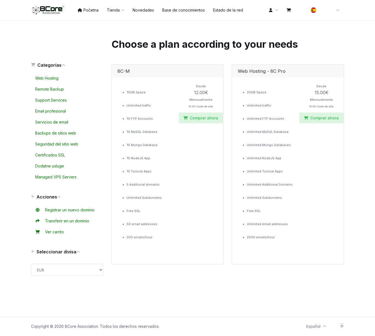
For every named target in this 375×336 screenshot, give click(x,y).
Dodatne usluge (49, 166)
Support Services (51, 100)
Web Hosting (46, 78)
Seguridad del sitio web (56, 144)
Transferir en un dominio (66, 221)
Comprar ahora (204, 118)
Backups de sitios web (55, 133)
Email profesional (50, 111)
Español (313, 326)
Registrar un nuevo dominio (69, 210)
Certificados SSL (50, 155)
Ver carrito (53, 231)
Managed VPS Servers (56, 177)
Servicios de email (51, 122)
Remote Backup (49, 89)
